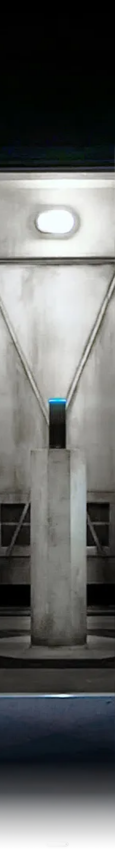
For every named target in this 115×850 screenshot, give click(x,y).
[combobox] (56, 844)
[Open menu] (66, 844)
